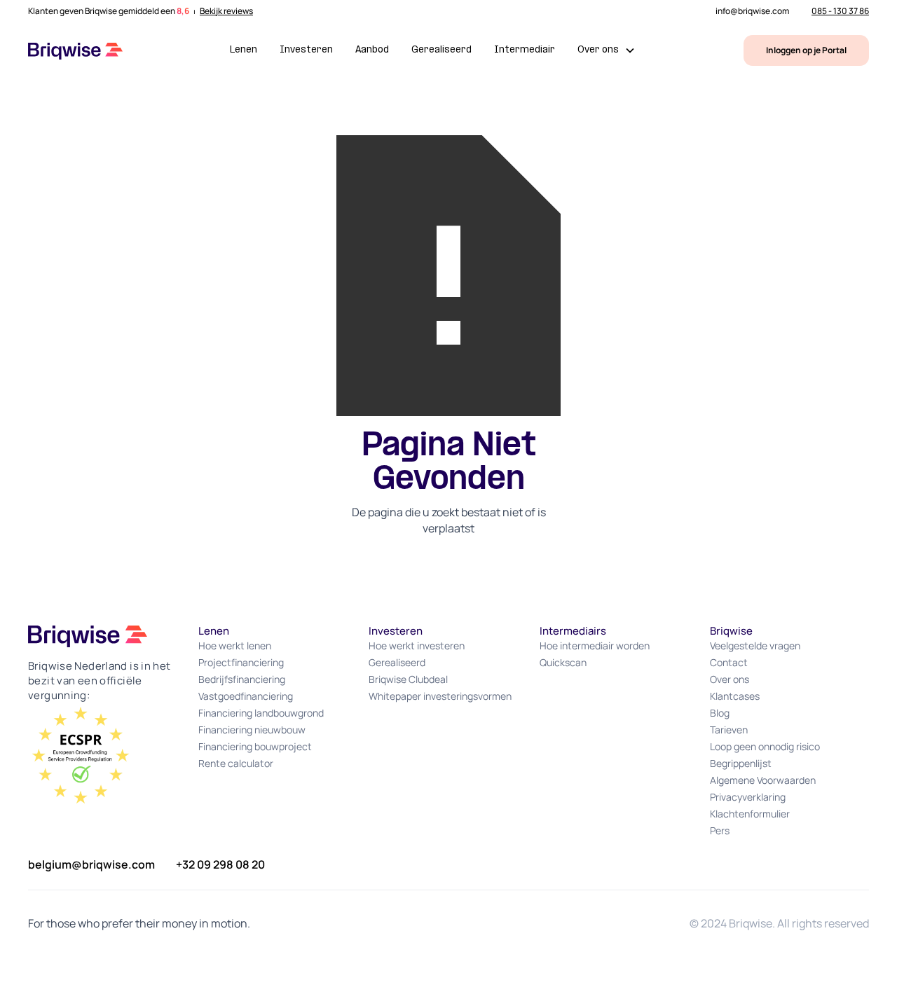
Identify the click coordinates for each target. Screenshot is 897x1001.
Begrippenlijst (741, 763)
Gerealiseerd (441, 50)
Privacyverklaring (748, 796)
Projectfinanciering (241, 662)
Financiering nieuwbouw (252, 729)
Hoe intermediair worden (595, 645)
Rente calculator (235, 763)
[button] (606, 51)
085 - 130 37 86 (840, 11)
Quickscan (563, 662)
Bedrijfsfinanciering (241, 679)
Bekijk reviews (226, 11)
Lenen (243, 50)
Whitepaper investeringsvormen (440, 696)
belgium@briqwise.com (91, 864)
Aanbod (372, 50)
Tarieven (729, 729)
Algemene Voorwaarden (763, 780)
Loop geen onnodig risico (765, 746)
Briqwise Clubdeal (408, 679)
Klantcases (735, 696)
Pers (720, 830)
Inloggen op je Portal (806, 50)
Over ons (729, 679)
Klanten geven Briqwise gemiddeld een (108, 11)
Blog (720, 712)
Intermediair (524, 50)
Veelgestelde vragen (755, 645)
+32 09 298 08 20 (220, 864)
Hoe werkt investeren (417, 645)
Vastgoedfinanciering (245, 696)
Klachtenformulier (750, 813)
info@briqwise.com (752, 11)
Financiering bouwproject (255, 746)
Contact (729, 662)
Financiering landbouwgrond (261, 712)
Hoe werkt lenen (234, 645)
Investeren (306, 50)
